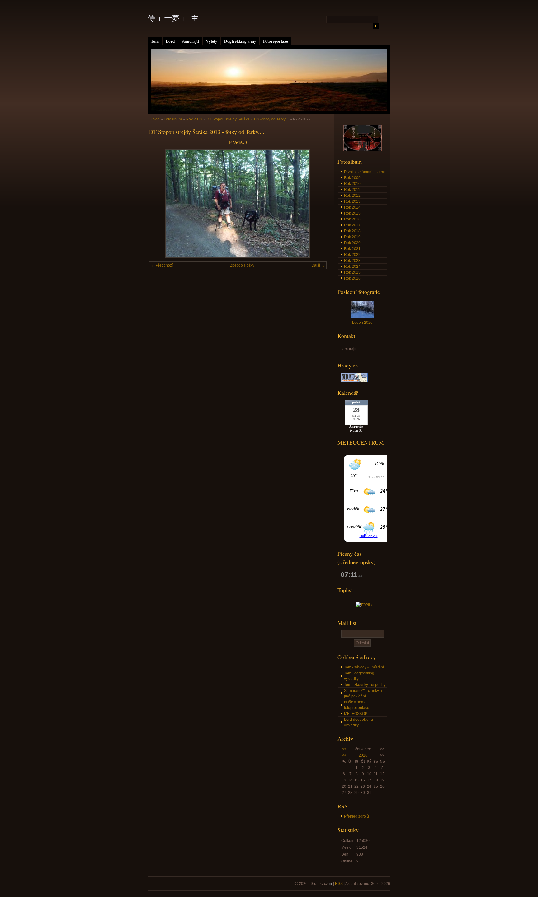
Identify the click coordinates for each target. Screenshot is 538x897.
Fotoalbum (173, 119)
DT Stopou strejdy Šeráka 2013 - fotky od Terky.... (247, 119)
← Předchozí (162, 265)
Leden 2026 (362, 322)
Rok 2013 (194, 119)
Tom (155, 41)
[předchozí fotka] (159, 203)
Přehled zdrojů (356, 816)
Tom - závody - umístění (364, 667)
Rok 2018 (352, 231)
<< (344, 749)
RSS (339, 883)
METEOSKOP (355, 713)
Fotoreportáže (275, 41)
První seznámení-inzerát (364, 172)
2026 (363, 755)
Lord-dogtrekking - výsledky (359, 722)
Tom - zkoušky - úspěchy (364, 684)
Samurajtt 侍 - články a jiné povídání (363, 693)
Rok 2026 (352, 278)
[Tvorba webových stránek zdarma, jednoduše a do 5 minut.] (331, 884)
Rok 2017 (352, 225)
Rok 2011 (352, 189)
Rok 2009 (352, 178)
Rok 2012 (352, 195)
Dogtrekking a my (240, 41)
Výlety (211, 41)
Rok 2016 (352, 219)
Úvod (155, 119)
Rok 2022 (352, 255)
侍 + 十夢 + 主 (173, 18)
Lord (170, 41)
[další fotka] (316, 203)
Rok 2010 (352, 184)
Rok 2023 (352, 260)
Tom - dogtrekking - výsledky (360, 676)
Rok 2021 (352, 249)
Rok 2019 (352, 237)
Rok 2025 (352, 272)
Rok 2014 (352, 207)
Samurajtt (190, 41)
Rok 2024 (352, 266)
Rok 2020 (352, 243)
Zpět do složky (242, 265)
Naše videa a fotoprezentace (356, 705)
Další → (318, 265)
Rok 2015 (352, 213)
